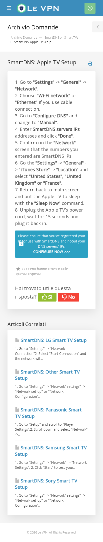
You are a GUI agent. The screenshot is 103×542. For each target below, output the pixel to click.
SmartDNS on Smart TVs (61, 37)
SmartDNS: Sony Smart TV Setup (46, 484)
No (71, 297)
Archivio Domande (24, 37)
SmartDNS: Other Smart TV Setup (47, 375)
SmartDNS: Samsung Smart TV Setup (51, 451)
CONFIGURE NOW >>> (51, 251)
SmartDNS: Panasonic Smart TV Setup (48, 413)
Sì (49, 297)
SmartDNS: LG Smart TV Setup (53, 340)
